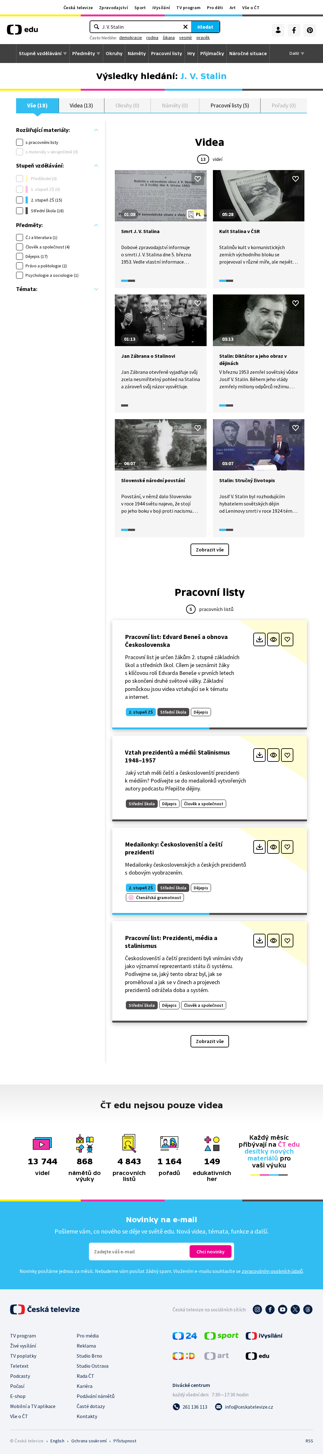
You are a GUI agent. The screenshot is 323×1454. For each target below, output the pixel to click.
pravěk (203, 37)
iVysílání (161, 7)
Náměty (137, 53)
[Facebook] (294, 30)
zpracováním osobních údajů (272, 1271)
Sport (140, 7)
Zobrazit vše (210, 549)
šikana (169, 37)
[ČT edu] (22, 32)
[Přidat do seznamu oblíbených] (197, 179)
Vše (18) (37, 105)
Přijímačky (212, 53)
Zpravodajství (113, 7)
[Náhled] (273, 639)
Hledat (205, 27)
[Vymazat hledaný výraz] (185, 26)
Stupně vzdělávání (40, 53)
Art (233, 7)
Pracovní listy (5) (229, 105)
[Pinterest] (309, 30)
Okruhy (114, 53)
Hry (191, 53)
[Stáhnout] (259, 639)
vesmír (185, 37)
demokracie (130, 37)
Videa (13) (81, 105)
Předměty (83, 53)
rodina (152, 37)
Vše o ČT (251, 7)
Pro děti (215, 7)
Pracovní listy (166, 53)
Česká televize (78, 7)
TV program (188, 7)
